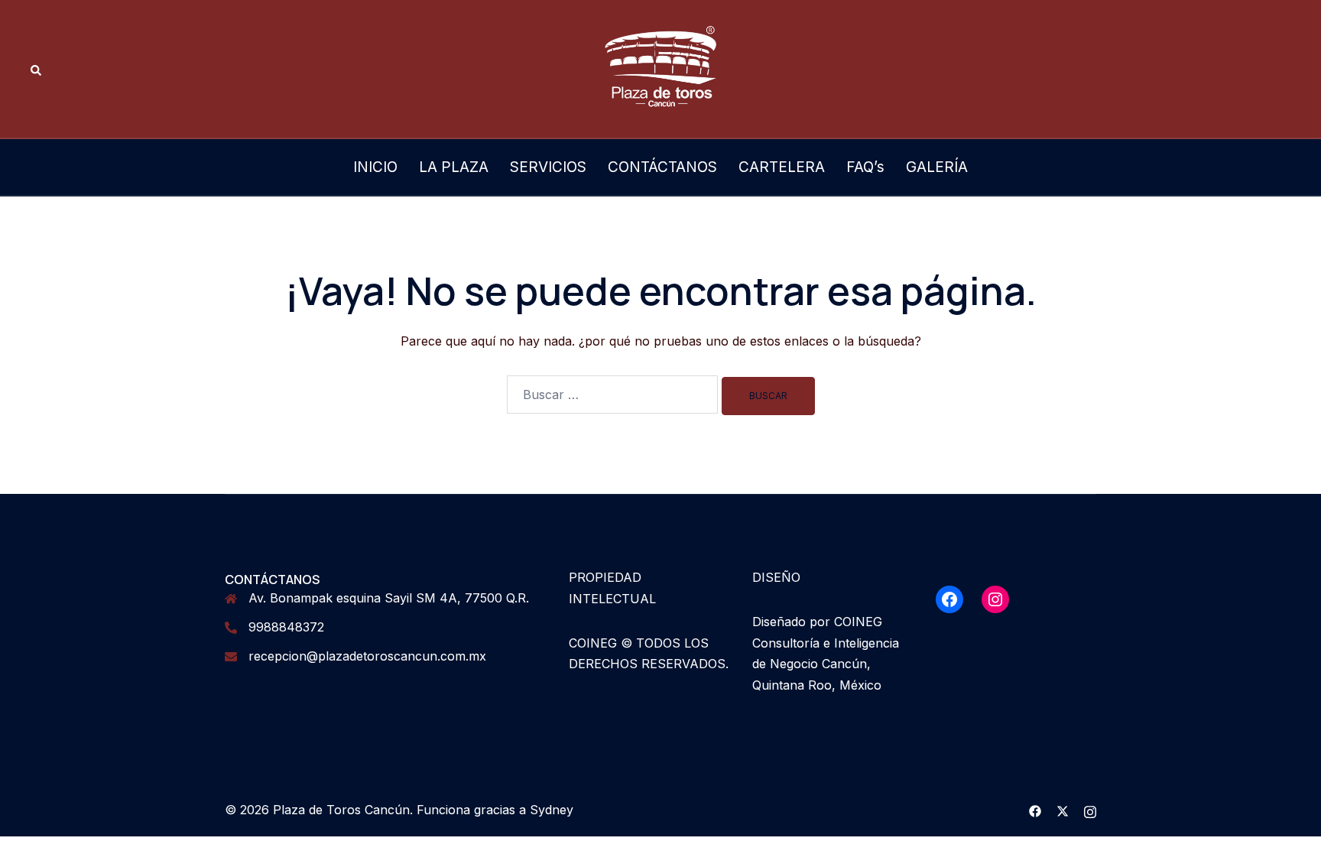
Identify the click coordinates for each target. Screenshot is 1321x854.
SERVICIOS (548, 167)
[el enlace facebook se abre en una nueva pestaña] (1035, 809)
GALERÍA (937, 167)
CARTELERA (781, 167)
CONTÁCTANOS (662, 167)
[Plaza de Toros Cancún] (660, 67)
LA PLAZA (453, 167)
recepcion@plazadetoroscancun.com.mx (367, 656)
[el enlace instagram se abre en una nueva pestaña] (1090, 809)
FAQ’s (865, 167)
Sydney (551, 809)
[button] (37, 69)
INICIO (375, 167)
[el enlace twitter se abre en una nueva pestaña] (1062, 809)
